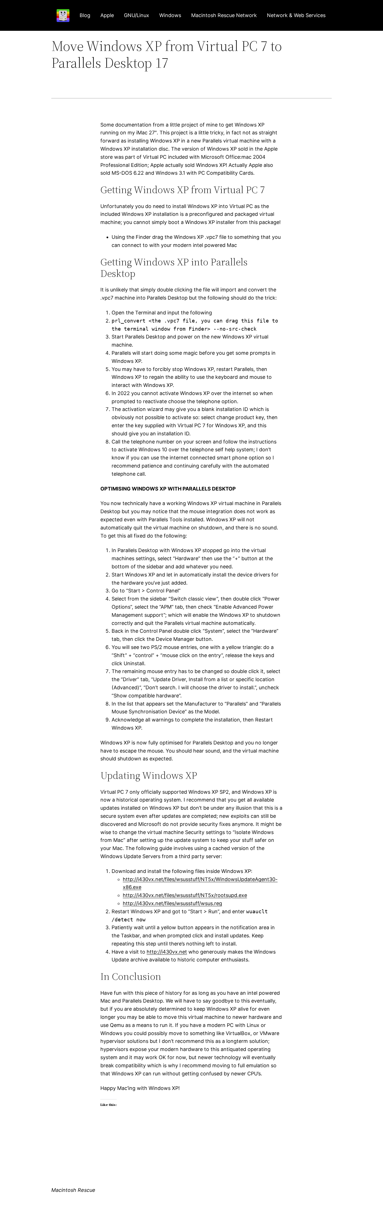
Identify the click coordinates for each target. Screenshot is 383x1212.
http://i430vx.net (167, 952)
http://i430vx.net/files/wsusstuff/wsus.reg (172, 903)
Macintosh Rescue (73, 1190)
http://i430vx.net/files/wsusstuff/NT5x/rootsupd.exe (185, 895)
